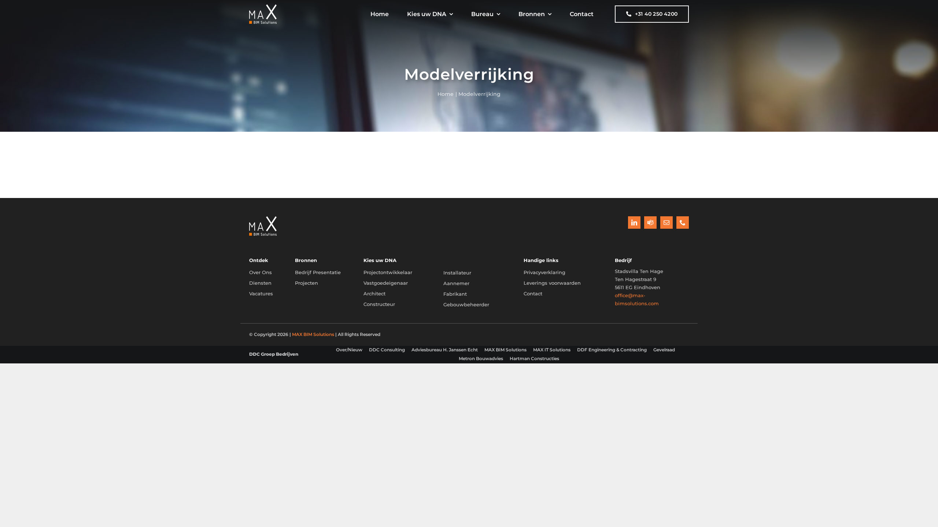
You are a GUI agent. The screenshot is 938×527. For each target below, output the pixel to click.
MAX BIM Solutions (313, 334)
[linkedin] (634, 222)
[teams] (650, 222)
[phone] (682, 222)
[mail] (666, 222)
